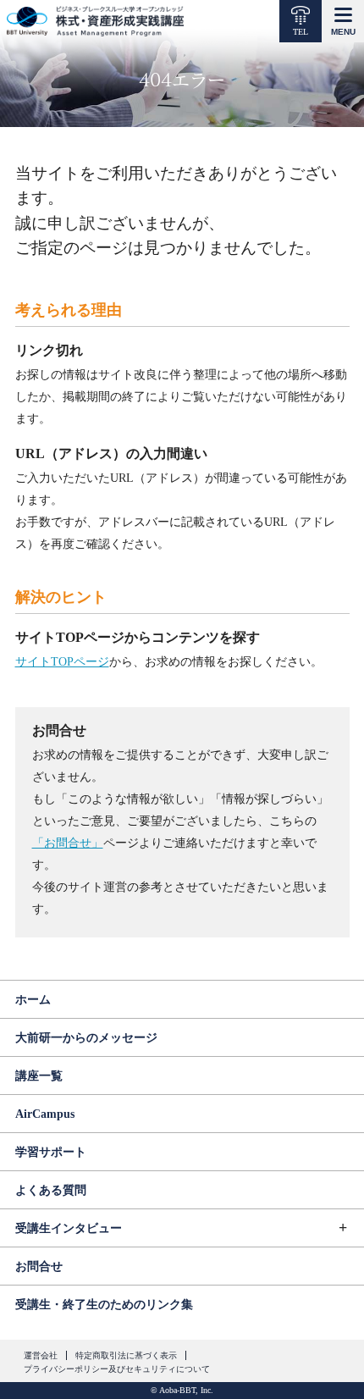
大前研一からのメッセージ (86, 1037)
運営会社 (41, 1355)
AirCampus (44, 1114)
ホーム (33, 999)
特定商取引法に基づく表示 (126, 1355)
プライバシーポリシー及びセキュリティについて (117, 1369)
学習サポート (50, 1152)
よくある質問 (50, 1190)
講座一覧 (39, 1076)
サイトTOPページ (62, 661)
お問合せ (39, 1266)
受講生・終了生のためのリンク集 (104, 1304)
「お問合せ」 (67, 843)
